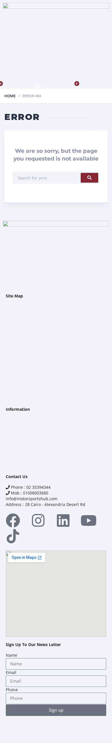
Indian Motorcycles (24, 352)
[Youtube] (88, 520)
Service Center (20, 364)
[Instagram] (38, 520)
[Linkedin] (63, 520)
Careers (13, 466)
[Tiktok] (13, 536)
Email (11, 672)
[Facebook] (13, 520)
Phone (12, 689)
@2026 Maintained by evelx (29, 737)
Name (11, 655)
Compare (14, 387)
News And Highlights (26, 398)
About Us (14, 318)
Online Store (18, 341)
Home (10, 95)
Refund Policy (19, 431)
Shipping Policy (20, 454)
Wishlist (13, 375)
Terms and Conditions (27, 420)
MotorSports (18, 329)
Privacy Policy (18, 443)
